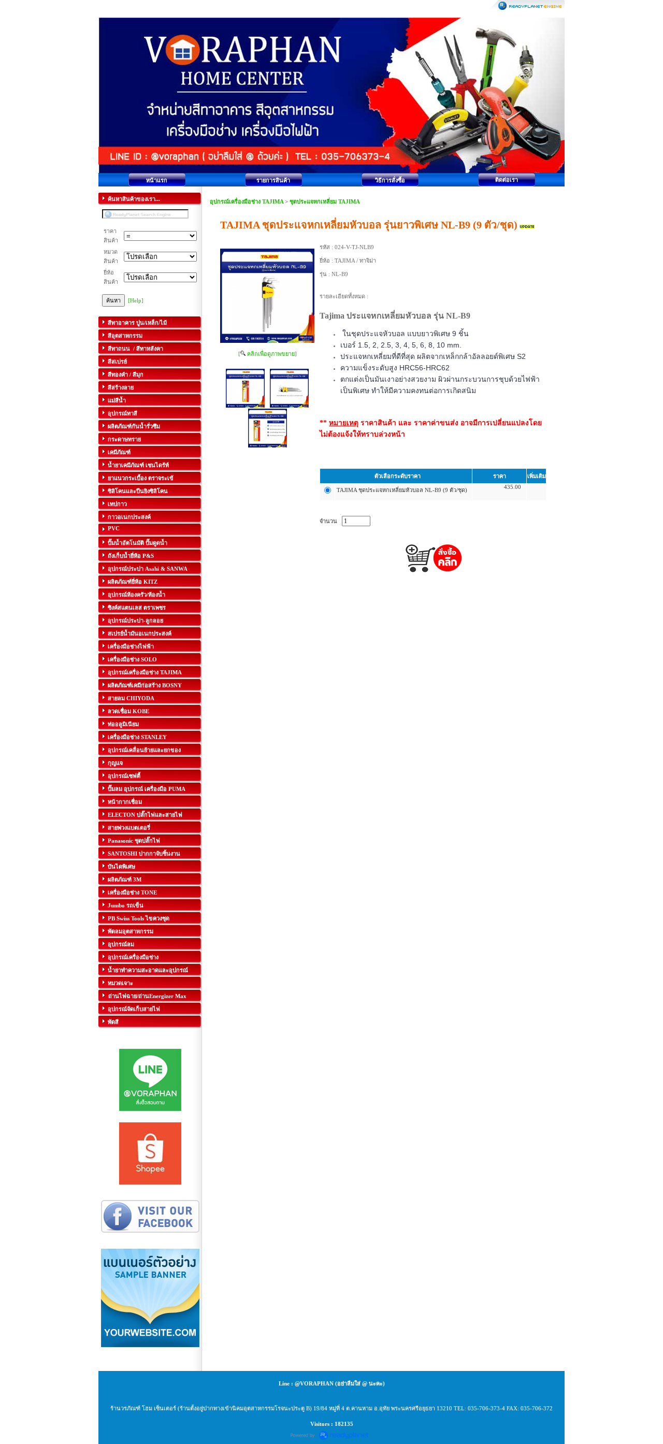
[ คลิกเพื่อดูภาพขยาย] (267, 354)
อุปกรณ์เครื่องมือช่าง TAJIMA (246, 201)
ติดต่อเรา (506, 180)
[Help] (135, 300)
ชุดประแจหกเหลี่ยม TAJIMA (325, 201)
